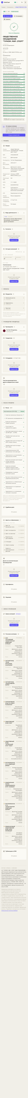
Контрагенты (10, 7)
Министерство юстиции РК (9, 59)
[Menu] (25, 2)
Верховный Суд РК (7, 62)
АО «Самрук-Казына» (8, 65)
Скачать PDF (9, 16)
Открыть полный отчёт (14, 135)
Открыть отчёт (14, 240)
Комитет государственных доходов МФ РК (13, 60)
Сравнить (8, 19)
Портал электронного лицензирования (12, 68)
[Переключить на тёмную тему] (22, 2)
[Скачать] (24, 213)
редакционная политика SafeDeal (9, 910)
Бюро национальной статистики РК (11, 67)
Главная (3, 7)
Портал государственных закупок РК (12, 63)
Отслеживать (19, 16)
